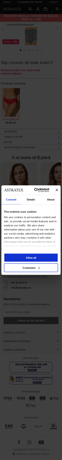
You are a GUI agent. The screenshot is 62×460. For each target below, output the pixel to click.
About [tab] (51, 199)
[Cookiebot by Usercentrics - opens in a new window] (36, 190)
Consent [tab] (11, 199)
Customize (29, 267)
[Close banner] (57, 190)
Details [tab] (31, 199)
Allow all (31, 257)
